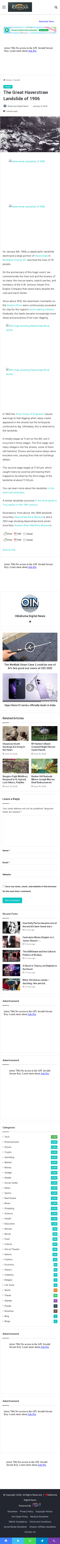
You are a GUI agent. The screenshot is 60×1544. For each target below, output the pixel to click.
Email (6, 862)
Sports (7, 1193)
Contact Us (30, 1532)
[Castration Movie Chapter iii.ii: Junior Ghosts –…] (11, 942)
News (7, 1188)
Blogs (7, 1321)
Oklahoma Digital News (18, 106)
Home (8, 80)
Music (7, 1203)
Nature (8, 1254)
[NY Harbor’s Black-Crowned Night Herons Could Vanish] (44, 733)
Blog (6, 1316)
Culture (8, 1244)
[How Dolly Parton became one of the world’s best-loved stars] (11, 928)
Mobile (7, 1177)
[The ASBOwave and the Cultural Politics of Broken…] (11, 956)
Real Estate (10, 1198)
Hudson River (14, 305)
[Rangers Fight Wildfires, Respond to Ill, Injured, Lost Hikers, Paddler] (16, 766)
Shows (7, 1147)
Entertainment (11, 1142)
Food (6, 1239)
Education (9, 1223)
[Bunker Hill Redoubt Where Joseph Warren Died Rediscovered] (44, 766)
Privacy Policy (26, 1511)
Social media (11, 1183)
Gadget (8, 1172)
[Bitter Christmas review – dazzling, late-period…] (11, 984)
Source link (9, 549)
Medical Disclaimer (39, 1516)
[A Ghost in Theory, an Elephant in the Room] (11, 970)
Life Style (9, 1285)
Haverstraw (41, 255)
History (8, 1269)
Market (8, 1162)
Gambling (9, 1157)
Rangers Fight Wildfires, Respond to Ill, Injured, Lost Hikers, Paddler (15, 779)
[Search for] (56, 8)
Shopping (9, 1208)
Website (7, 874)
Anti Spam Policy (20, 1516)
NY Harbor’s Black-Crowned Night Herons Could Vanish (43, 747)
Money (8, 1167)
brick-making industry (41, 309)
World (7, 1290)
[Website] (30, 622)
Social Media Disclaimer (15, 1526)
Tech (7, 1137)
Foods (7, 1305)
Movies (8, 1229)
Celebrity (9, 1274)
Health (17, 80)
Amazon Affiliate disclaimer (42, 1526)
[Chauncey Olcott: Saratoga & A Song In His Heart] (16, 733)
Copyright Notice (44, 1511)
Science (8, 1213)
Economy (9, 1264)
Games (8, 1300)
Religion (8, 1280)
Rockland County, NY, (15, 259)
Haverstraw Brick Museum (29, 516)
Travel (7, 1295)
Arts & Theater (12, 1249)
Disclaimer (13, 1511)
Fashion (8, 1259)
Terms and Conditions (40, 1521)
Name (6, 850)
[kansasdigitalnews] (20, 7)
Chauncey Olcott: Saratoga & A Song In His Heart (14, 747)
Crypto (8, 1152)
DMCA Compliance (18, 1521)
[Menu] (4, 8)
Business (9, 1311)
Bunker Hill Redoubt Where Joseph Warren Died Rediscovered (43, 779)
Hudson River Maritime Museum (32, 525)
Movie (7, 1234)
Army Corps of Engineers (30, 414)
